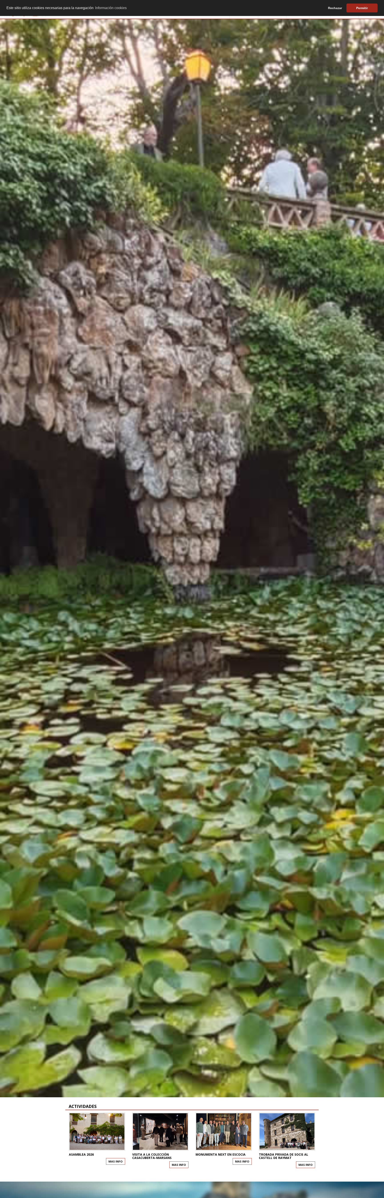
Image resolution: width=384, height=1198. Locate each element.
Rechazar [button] (335, 8)
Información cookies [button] (111, 8)
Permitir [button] (362, 8)
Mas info (115, 1161)
